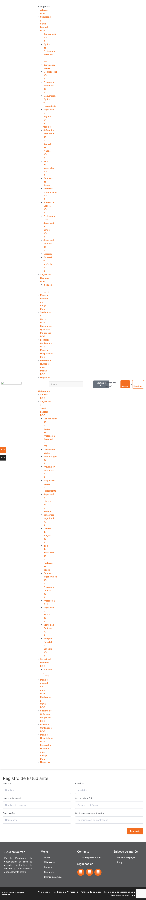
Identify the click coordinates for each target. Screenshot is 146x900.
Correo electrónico (84, 798)
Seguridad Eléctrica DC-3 (45, 278)
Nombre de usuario (12, 798)
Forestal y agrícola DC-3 (47, 264)
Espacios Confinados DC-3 (46, 343)
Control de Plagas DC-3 (47, 151)
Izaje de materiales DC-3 (48, 168)
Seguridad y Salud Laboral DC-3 (45, 24)
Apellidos (80, 783)
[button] (38, 384)
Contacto (83, 851)
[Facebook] (80, 872)
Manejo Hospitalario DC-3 (46, 353)
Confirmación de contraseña (89, 813)
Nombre (7, 783)
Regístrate (135, 831)
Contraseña (9, 813)
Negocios (45, 377)
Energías (47, 254)
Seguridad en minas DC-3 (48, 230)
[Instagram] (89, 872)
